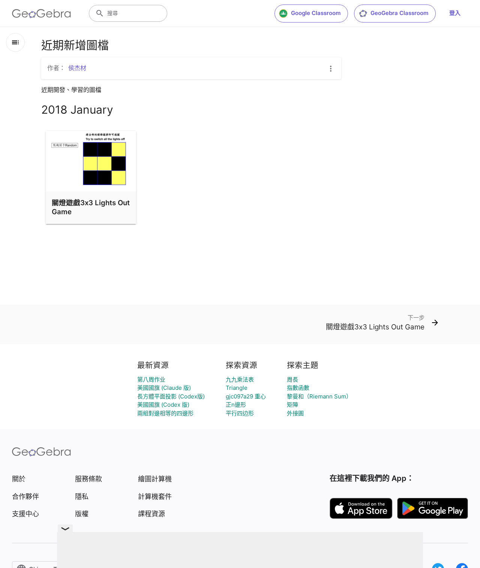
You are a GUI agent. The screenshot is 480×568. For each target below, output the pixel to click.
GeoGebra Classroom (399, 13)
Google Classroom (315, 13)
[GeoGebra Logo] (41, 13)
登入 (454, 13)
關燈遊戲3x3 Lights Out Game (91, 207)
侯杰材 (77, 68)
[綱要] (15, 42)
